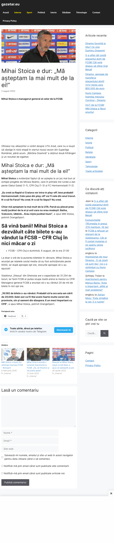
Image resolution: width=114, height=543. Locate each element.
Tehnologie (81, 12)
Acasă (6, 12)
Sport (29, 12)
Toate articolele (94, 171)
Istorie (53, 12)
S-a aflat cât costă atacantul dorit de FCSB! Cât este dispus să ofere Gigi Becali (96, 62)
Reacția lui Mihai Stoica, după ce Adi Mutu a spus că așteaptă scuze (63, 365)
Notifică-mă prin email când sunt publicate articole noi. (34, 473)
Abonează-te (63, 330)
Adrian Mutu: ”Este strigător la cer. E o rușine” (96, 298)
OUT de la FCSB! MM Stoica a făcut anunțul (95, 109)
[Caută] (104, 333)
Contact (96, 12)
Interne (17, 12)
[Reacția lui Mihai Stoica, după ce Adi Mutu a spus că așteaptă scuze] (63, 354)
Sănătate (66, 12)
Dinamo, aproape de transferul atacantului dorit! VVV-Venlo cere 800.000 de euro (96, 81)
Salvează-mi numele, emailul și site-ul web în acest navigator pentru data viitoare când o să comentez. (38, 457)
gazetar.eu (10, 4)
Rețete (89, 152)
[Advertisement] (38, 123)
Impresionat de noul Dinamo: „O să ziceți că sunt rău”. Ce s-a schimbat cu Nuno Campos (96, 263)
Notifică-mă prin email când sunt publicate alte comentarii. (36, 466)
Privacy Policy (10, 21)
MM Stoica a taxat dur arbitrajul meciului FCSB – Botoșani (12, 365)
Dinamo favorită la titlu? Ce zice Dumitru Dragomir (95, 47)
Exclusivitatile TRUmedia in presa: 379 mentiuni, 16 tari (96, 224)
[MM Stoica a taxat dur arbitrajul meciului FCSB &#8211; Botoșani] (12, 354)
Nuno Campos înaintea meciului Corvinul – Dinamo (95, 97)
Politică (41, 12)
